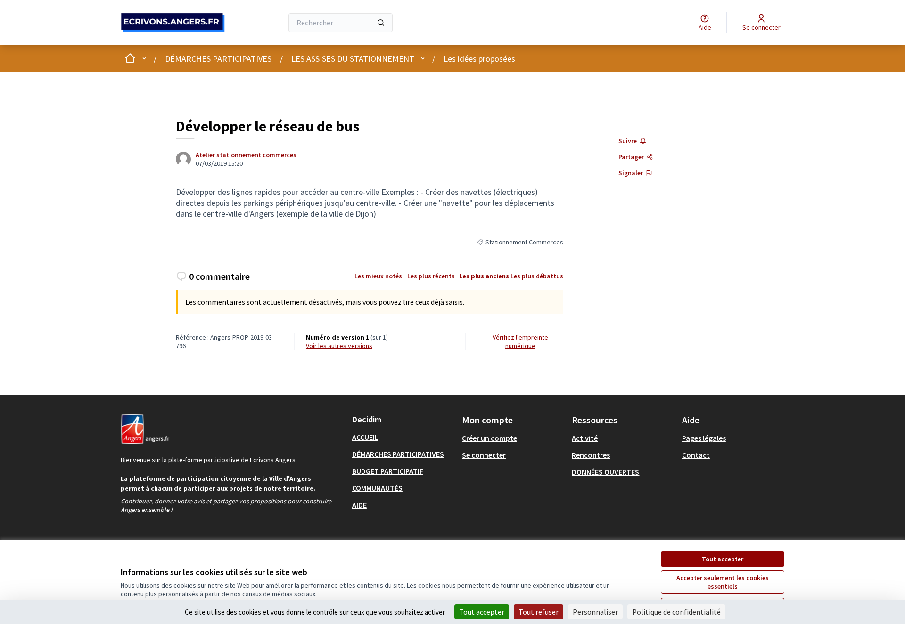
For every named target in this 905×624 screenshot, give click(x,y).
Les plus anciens (484, 276)
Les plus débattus (536, 276)
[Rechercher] (380, 23)
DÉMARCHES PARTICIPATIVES (218, 58)
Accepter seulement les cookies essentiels (722, 582)
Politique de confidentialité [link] (676, 611)
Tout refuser (538, 611)
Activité (585, 438)
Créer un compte (489, 438)
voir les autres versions (339, 345)
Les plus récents (431, 276)
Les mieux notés (378, 276)
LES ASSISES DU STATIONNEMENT (352, 58)
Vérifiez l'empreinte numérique (520, 341)
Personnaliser (595, 611)
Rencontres (591, 455)
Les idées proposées (479, 58)
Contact (696, 455)
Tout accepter (722, 559)
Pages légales (704, 438)
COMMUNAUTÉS (377, 488)
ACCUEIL (365, 437)
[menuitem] (403, 437)
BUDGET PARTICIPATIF (387, 471)
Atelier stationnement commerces (246, 155)
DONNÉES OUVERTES (605, 472)
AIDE (359, 505)
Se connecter (484, 455)
